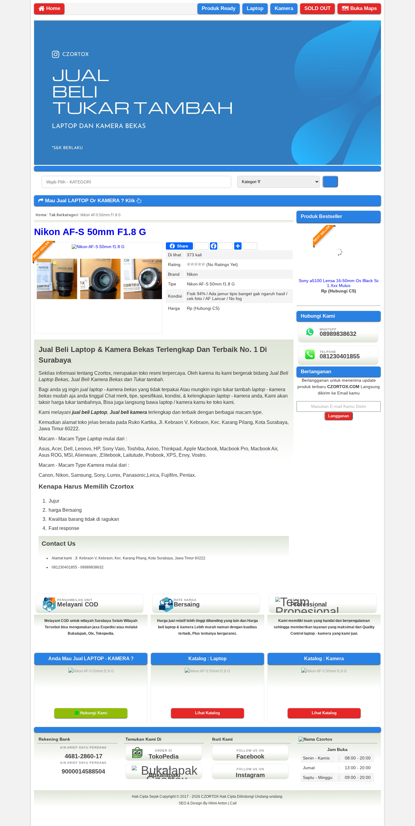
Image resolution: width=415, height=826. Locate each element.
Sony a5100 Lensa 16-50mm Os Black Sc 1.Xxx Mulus (339, 283)
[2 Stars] (192, 264)
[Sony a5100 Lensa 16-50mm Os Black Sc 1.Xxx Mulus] (338, 273)
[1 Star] (188, 264)
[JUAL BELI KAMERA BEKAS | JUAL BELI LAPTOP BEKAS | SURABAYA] (207, 163)
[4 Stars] (199, 264)
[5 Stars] (203, 264)
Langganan (338, 416)
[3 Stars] (196, 264)
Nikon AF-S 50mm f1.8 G (90, 232)
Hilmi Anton (217, 803)
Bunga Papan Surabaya (208, 810)
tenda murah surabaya (207, 816)
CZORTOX (210, 796)
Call (233, 803)
